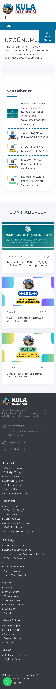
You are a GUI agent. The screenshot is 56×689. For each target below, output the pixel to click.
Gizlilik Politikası (12, 518)
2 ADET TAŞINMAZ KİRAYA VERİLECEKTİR (25, 375)
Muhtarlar (9, 634)
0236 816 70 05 (17, 442)
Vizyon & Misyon (13, 468)
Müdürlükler (10, 489)
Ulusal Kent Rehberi (15, 566)
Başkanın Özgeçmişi (15, 655)
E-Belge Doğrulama (15, 558)
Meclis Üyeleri (11, 476)
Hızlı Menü (47, 38)
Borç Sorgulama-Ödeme (17, 549)
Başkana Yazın (12, 659)
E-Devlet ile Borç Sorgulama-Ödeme (24, 554)
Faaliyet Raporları (13, 625)
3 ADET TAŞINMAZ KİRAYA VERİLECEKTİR (25, 319)
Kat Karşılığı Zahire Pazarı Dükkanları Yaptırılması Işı (32, 180)
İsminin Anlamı (12, 591)
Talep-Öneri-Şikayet (15, 575)
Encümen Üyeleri (13, 480)
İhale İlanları (10, 642)
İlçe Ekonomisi (12, 600)
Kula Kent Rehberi (14, 562)
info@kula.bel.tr (17, 449)
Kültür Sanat (10, 608)
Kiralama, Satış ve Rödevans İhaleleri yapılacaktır (32, 164)
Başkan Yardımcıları (14, 485)
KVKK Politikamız (13, 527)
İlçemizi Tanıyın (12, 506)
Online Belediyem (14, 545)
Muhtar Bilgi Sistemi (15, 571)
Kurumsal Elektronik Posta (18, 531)
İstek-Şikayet (11, 514)
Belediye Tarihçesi (14, 472)
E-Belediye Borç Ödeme (17, 510)
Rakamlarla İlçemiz (14, 604)
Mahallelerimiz (12, 613)
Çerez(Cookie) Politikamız (18, 522)
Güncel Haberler (15, 256)
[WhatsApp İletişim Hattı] (7, 681)
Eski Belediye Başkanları (17, 493)
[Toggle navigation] (5, 17)
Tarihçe (8, 587)
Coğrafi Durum (12, 596)
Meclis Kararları (12, 629)
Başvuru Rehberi (13, 638)
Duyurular (12, 312)
